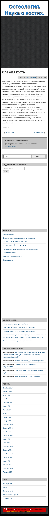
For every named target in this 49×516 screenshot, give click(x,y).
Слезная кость (13, 72)
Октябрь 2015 (7, 432)
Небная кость (10, 133)
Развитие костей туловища (12, 256)
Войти (5, 487)
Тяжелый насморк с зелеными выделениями (19, 331)
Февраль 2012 (8, 468)
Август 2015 (7, 439)
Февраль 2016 (8, 424)
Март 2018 (6, 395)
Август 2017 (7, 406)
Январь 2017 (7, 417)
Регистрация (7, 484)
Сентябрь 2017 (8, 402)
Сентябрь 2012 (8, 457)
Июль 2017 (7, 410)
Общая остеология (9, 253)
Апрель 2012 (7, 465)
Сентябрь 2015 (8, 435)
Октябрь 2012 (7, 454)
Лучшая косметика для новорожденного (17, 341)
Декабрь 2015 (7, 428)
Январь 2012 (7, 472)
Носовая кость (39, 133)
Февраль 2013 (8, 446)
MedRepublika (31, 78)
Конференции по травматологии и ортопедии (19, 238)
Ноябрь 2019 (7, 391)
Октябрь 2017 (7, 399)
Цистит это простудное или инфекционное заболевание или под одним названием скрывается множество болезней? (24, 354)
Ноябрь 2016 (7, 421)
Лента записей (8, 491)
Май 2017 (6, 413)
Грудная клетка (8, 234)
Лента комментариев (10, 494)
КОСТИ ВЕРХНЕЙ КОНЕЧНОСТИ (15, 242)
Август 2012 (7, 461)
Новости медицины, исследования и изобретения (20, 249)
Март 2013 (6, 443)
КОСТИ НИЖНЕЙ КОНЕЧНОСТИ (14, 245)
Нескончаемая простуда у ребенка (15, 324)
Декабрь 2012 (7, 450)
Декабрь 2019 (7, 388)
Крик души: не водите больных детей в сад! (19, 327)
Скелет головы (8, 260)
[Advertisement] (24, 42)
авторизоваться (10, 146)
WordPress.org (8, 498)
